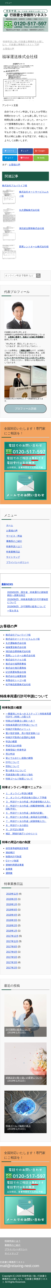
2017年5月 (11, 957)
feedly (42, 158)
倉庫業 (9, 869)
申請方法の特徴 (14, 745)
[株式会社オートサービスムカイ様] (9, 202)
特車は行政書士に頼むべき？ (20, 721)
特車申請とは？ (14, 546)
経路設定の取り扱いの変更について (24, 1078)
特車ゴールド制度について (19, 779)
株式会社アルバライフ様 (14, 185)
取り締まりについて (16, 770)
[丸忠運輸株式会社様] (9, 220)
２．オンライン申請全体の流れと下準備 (26, 797)
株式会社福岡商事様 (16, 664)
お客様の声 (14, 164)
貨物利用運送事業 (15, 865)
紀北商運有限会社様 (16, 672)
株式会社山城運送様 (16, 676)
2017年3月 (11, 962)
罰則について (12, 766)
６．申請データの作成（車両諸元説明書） (27, 817)
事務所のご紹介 (14, 541)
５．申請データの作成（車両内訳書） (25, 813)
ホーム (9, 525)
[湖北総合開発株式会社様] (9, 238)
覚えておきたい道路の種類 (19, 758)
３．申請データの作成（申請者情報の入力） (28, 801)
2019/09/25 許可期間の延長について (26, 606)
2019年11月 (12, 894)
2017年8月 (11, 946)
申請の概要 (11, 741)
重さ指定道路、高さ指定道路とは (23, 733)
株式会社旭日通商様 (16, 668)
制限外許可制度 (14, 856)
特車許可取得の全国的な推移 (20, 737)
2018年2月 (11, 925)
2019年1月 (11, 904)
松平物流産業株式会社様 (18, 684)
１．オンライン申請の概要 (19, 793)
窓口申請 (10, 754)
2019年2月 (11, 899)
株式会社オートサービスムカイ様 (23, 639)
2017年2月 (11, 967)
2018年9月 (11, 909)
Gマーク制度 (12, 861)
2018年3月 (11, 920)
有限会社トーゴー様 (16, 680)
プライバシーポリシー (17, 562)
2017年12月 (12, 936)
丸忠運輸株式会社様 (29, 210)
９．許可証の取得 (15, 829)
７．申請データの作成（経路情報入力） (26, 821)
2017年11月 (12, 941)
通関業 (9, 873)
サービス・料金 (14, 536)
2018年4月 (11, 915)
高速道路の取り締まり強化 (19, 774)
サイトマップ (13, 557)
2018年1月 (11, 931)
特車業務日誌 (13, 552)
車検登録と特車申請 (16, 750)
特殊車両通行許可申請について (21, 725)
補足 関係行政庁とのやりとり (21, 833)
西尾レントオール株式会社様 (34, 246)
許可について (12, 762)
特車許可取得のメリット (18, 729)
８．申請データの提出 (17, 825)
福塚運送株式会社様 (16, 647)
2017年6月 (11, 952)
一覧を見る (13, 610)
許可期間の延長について (18, 1029)
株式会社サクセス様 (16, 659)
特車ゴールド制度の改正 (18, 1126)
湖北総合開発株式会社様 (31, 228)
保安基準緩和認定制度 (17, 848)
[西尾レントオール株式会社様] (9, 257)
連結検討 (10, 852)
